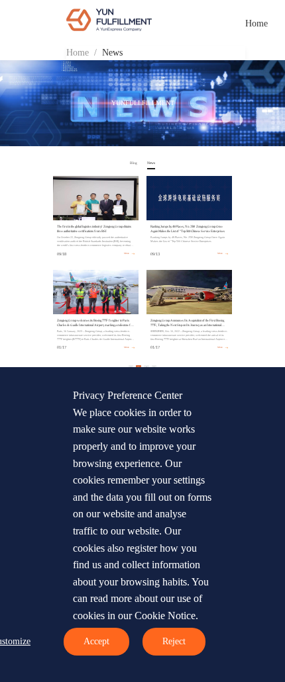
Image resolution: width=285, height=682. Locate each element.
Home (256, 23)
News (112, 53)
